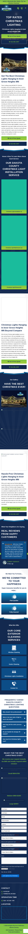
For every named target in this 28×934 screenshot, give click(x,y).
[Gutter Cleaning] (14, 659)
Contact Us (14, 688)
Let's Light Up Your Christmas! (10, 875)
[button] (25, 8)
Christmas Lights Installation (14, 676)
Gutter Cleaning (14, 664)
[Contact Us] (14, 683)
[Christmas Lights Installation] (14, 671)
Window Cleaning (14, 652)
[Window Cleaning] (14, 647)
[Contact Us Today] (22, 8)
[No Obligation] (18, 8)
